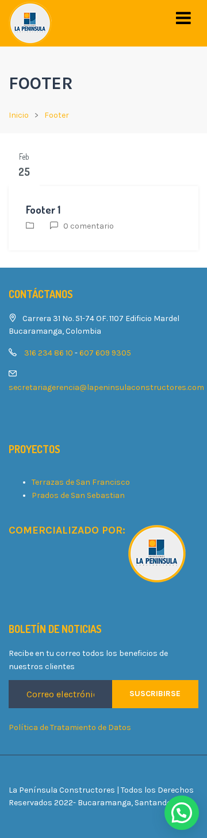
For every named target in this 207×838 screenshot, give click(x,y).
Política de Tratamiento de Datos (70, 727)
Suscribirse (155, 693)
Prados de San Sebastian (78, 495)
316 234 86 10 (48, 353)
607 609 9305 (105, 353)
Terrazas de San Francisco (81, 482)
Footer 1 (43, 209)
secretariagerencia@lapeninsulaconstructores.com (106, 387)
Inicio (19, 115)
